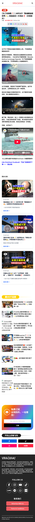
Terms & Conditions (17, 508)
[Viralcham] (17, 3)
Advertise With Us (17, 503)
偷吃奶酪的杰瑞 (8, 20)
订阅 (17, 425)
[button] (18, 106)
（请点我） (9, 164)
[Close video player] (31, 99)
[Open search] (32, 3)
